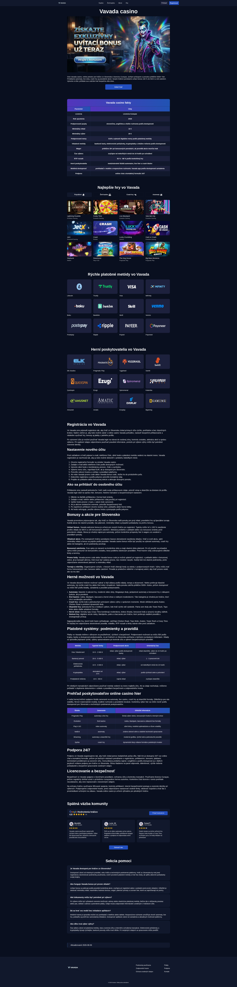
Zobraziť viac (118, 847)
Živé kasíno (104, 194)
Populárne (78, 194)
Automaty (156, 194)
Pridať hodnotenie (158, 813)
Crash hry (130, 194)
